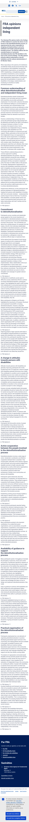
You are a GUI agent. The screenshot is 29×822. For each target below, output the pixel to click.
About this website (5, 791)
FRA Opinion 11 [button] (6, 624)
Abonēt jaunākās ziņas (9, 757)
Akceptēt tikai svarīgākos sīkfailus (16, 818)
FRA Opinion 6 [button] (6, 442)
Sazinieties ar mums (6, 775)
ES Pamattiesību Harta (9, 751)
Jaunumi (5, 755)
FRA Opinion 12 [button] (6, 684)
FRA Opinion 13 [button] (6, 707)
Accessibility (3, 792)
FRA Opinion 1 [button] (6, 205)
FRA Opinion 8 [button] (6, 520)
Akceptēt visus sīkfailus (13, 813)
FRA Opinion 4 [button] (6, 354)
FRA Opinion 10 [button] (6, 598)
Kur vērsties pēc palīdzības (10, 753)
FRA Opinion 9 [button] (6, 544)
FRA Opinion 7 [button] (6, 503)
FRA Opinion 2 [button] (6, 276)
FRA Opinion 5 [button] (6, 421)
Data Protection (23, 791)
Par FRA (5, 749)
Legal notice (11, 791)
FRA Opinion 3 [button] (6, 330)
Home (2, 16)
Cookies (16, 791)
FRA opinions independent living (12, 16)
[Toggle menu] (26, 11)
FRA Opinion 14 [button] (6, 729)
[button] (9, 5)
